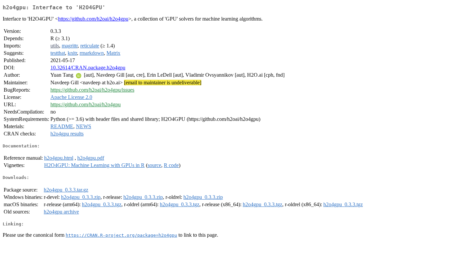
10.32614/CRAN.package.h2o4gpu (87, 67)
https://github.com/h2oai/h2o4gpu (93, 19)
